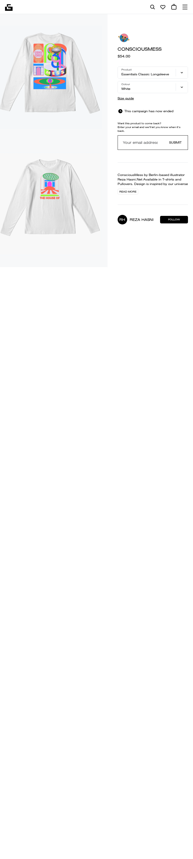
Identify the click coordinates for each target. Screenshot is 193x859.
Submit (175, 142)
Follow (174, 219)
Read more (127, 191)
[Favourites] (162, 7)
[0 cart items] (173, 7)
